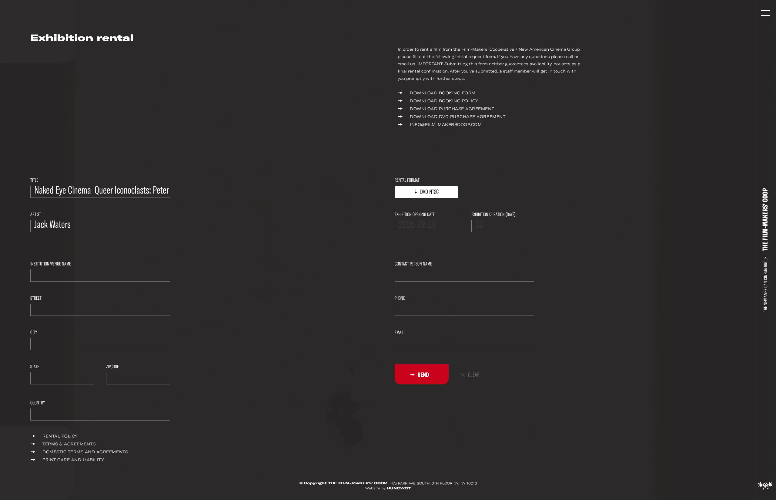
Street (36, 298)
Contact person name (413, 264)
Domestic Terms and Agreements (85, 452)
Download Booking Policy (444, 101)
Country (37, 403)
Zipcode (112, 367)
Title (34, 180)
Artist (35, 214)
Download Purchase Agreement (452, 108)
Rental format (407, 180)
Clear (474, 374)
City (33, 332)
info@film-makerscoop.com (446, 124)
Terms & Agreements (68, 444)
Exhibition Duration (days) (493, 214)
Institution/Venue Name (50, 264)
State (34, 367)
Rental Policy (60, 436)
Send (423, 374)
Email (399, 332)
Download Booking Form (443, 93)
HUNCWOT (399, 488)
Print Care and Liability (73, 460)
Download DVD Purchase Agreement (457, 116)
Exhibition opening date (415, 214)
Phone (400, 298)
